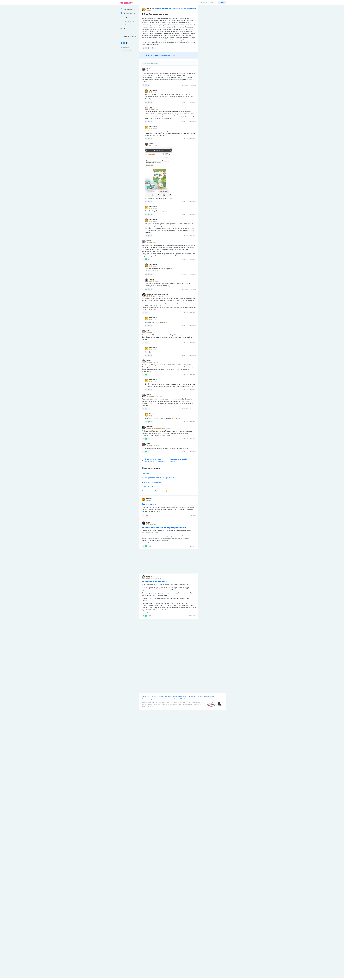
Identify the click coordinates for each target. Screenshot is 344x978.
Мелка (148, 360)
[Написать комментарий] (169, 63)
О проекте (145, 696)
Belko (148, 443)
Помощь (160, 696)
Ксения (148, 240)
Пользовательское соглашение (175, 696)
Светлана (149, 498)
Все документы (209, 696)
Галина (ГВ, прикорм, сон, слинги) (157, 294)
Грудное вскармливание (163, 8)
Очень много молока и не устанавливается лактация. (155, 460)
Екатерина (149, 426)
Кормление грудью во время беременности (186, 8)
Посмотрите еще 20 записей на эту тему (160, 55)
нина (150, 107)
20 (154, 48)
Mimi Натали (150, 8)
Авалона (149, 576)
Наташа (148, 394)
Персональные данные (195, 696)
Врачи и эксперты (148, 699)
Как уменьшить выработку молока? (179, 460)
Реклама (153, 696)
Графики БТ (178, 699)
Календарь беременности (164, 699)
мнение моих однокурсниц (151, 482)
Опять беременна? (148, 486)
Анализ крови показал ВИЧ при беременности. (158, 478)
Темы (185, 699)
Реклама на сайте (125, 50)
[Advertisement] (214, 33)
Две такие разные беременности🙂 (154, 491)
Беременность (147, 473)
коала (148, 330)
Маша (148, 522)
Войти (221, 2)
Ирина (148, 68)
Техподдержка (124, 47)
